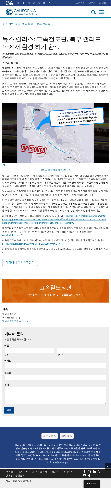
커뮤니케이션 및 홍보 (20, 23)
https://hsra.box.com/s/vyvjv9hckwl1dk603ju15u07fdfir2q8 (32, 243)
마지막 (60, 355)
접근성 (55, 471)
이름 (7, 345)
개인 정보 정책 (39, 471)
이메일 (8, 360)
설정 (103, 2)
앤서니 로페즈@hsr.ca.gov (15, 321)
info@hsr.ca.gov (60, 462)
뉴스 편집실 (43, 23)
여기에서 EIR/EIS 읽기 (20, 262)
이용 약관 (22, 471)
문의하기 (91, 3)
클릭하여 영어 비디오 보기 (55, 170)
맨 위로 (9, 471)
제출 (9, 410)
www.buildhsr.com (12, 235)
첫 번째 (7, 355)
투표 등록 (50, 435)
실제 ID (68, 435)
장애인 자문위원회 (15, 475)
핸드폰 (8, 372)
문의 (7, 384)
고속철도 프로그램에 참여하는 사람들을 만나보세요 (55, 294)
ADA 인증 (80, 3)
